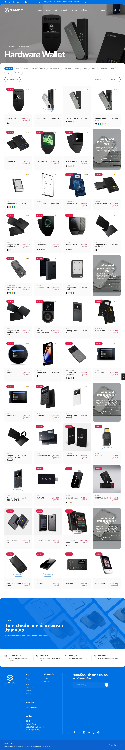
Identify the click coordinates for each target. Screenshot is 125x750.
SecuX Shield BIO (44, 456)
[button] (37, 732)
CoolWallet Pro (72, 204)
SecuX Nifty (100, 583)
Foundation (103, 68)
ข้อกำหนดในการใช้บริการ (38, 746)
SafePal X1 (41, 416)
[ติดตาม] (106, 685)
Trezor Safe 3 (71, 161)
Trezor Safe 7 (71, 245)
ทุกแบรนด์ (9, 68)
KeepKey (8, 73)
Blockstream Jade (54, 68)
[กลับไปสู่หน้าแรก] (5, 47)
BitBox (97, 453)
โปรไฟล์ (46, 682)
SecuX (85, 68)
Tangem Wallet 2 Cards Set (102, 246)
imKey (112, 68)
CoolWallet (67, 68)
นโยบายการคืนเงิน (28, 746)
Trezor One (11, 118)
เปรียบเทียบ (29, 688)
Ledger (34, 68)
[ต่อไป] (85, 2)
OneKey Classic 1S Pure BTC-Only (14, 499)
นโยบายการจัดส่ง (19, 746)
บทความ (28, 691)
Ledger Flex (12, 204)
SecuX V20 (11, 373)
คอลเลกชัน (12, 47)
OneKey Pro (41, 373)
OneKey (42, 68)
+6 (105, 123)
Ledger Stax (41, 204)
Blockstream (11, 285)
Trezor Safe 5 (42, 245)
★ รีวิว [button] (123, 377)
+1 (75, 166)
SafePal (77, 68)
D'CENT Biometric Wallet (43, 332)
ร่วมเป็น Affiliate (31, 707)
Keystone (18, 73)
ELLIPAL (97, 495)
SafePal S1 (11, 161)
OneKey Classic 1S (72, 332)
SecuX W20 (100, 373)
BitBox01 (98, 456)
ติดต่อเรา (28, 694)
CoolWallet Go (71, 456)
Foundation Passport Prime (72, 541)
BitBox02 (40, 498)
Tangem (25, 68)
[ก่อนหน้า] (40, 2)
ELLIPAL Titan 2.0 (44, 540)
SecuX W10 (11, 416)
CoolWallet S (100, 331)
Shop (28, 679)
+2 (75, 121)
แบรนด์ (28, 682)
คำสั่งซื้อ (46, 679)
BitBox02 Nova (72, 498)
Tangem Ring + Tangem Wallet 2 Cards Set (13, 458)
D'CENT (93, 68)
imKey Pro (70, 583)
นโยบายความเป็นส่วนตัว (9, 746)
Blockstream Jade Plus (71, 374)
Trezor (17, 68)
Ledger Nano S (42, 118)
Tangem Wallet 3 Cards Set (13, 246)
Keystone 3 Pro (43, 288)
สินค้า (28, 685)
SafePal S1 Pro (101, 204)
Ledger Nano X (72, 118)
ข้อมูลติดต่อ (48, 746)
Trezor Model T (43, 161)
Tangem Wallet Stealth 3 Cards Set (13, 333)
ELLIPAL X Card (101, 498)
